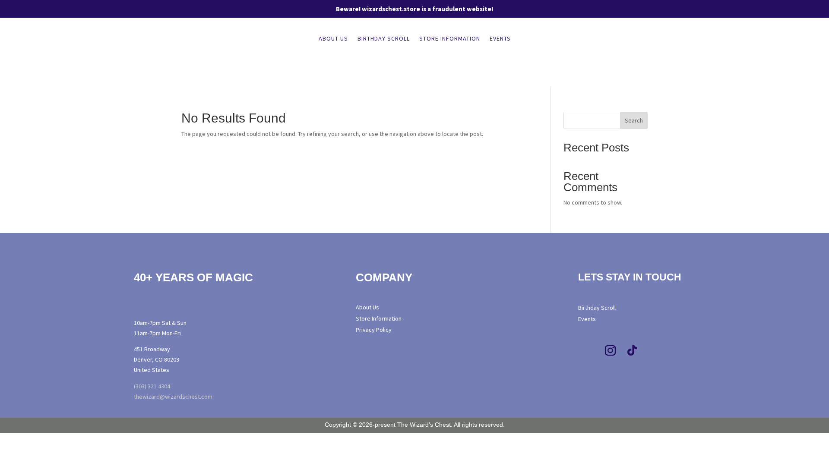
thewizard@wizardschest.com (173, 396)
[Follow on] (671, 351)
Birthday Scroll (384, 38)
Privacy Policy (374, 330)
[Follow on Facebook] (589, 351)
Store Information (449, 38)
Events (500, 38)
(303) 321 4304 (152, 386)
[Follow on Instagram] (610, 351)
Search (634, 120)
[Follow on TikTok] (632, 351)
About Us (333, 38)
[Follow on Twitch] (653, 351)
